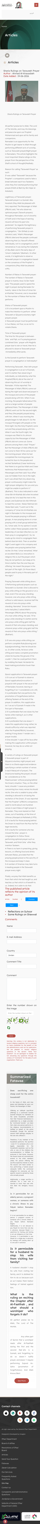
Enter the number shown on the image (22, 1007)
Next (11, 905)
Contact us (6, 1487)
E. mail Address (14, 937)
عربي (32, 13)
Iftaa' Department (9, 1439)
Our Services (7, 1472)
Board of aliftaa (8, 1443)
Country (11, 950)
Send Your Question (10, 1459)
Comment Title (14, 961)
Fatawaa (5, 1463)
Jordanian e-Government (12, 1499)
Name (10, 926)
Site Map (5, 1483)
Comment (12, 975)
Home (4, 26)
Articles (5, 1455)
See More (22, 1381)
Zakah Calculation (9, 1468)
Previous (32, 899)
